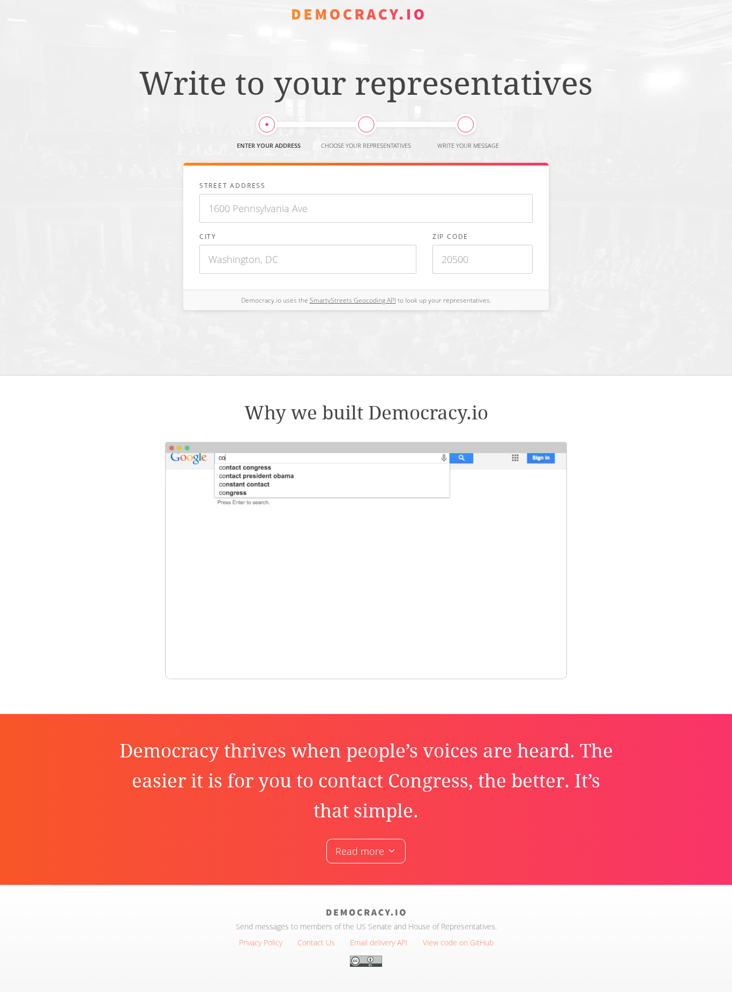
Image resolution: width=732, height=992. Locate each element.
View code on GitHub (458, 942)
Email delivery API (379, 942)
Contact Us (316, 942)
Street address (232, 185)
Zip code (450, 236)
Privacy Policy (260, 942)
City (207, 236)
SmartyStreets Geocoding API (353, 300)
